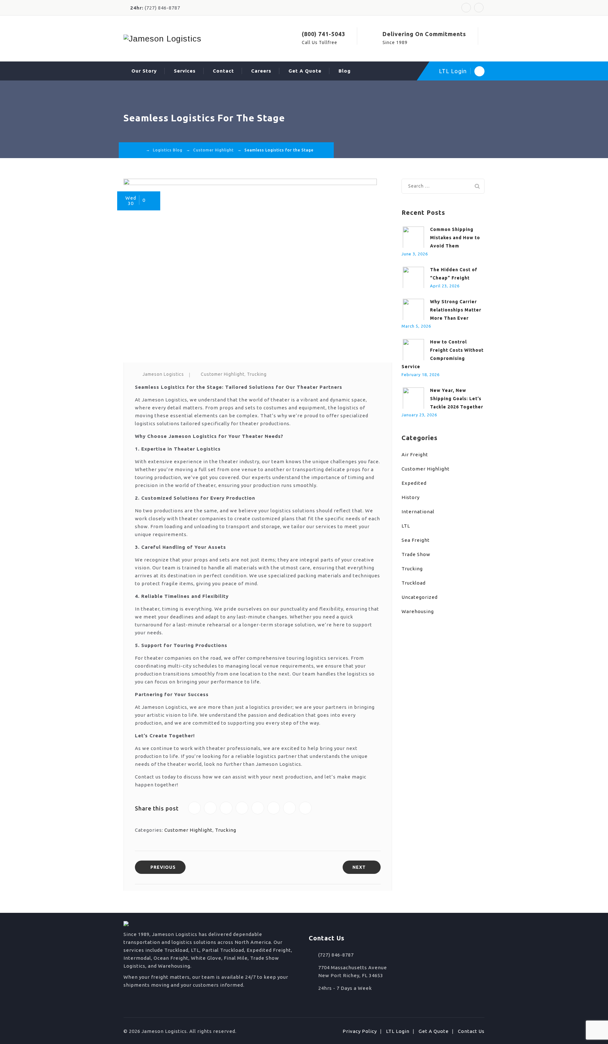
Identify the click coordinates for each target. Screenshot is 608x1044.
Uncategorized (420, 597)
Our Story (144, 71)
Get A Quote (304, 71)
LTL (406, 525)
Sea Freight (416, 540)
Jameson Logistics (163, 374)
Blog (345, 71)
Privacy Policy (360, 1031)
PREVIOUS (163, 867)
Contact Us (471, 1031)
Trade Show (416, 554)
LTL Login (453, 71)
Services (185, 71)
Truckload (414, 583)
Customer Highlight (222, 374)
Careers (261, 71)
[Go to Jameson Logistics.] (140, 150)
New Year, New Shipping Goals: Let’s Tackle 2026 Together (456, 398)
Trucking (257, 374)
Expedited (414, 483)
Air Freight (415, 454)
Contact (223, 71)
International (418, 511)
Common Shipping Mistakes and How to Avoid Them (455, 237)
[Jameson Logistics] (162, 38)
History (411, 497)
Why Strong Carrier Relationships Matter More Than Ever (455, 310)
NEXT (359, 867)
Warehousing (418, 611)
